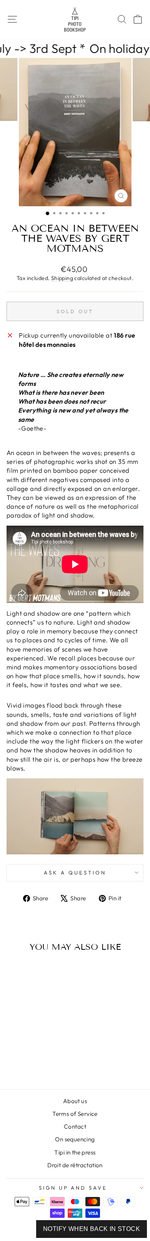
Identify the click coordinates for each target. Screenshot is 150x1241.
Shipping (62, 278)
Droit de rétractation (75, 1165)
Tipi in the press (74, 1152)
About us (75, 1101)
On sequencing (75, 1139)
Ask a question (75, 872)
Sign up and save (73, 1188)
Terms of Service (75, 1113)
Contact (75, 1126)
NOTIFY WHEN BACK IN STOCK (91, 1229)
